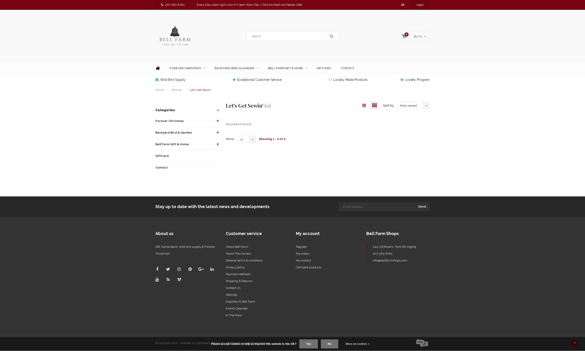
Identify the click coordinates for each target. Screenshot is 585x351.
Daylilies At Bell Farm (240, 301)
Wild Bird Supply (173, 80)
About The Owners (238, 253)
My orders (302, 253)
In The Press (234, 315)
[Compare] (402, 4)
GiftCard (324, 68)
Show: (230, 139)
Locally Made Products (350, 80)
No (329, 344)
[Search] (331, 36)
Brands (177, 90)
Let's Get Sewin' (200, 90)
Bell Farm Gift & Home (285, 68)
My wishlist (303, 260)
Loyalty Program (417, 80)
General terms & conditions (244, 260)
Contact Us (233, 288)
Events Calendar (237, 308)
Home (158, 68)
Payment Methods (238, 274)
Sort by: (388, 105)
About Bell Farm (237, 246)
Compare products (308, 267)
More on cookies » (358, 344)
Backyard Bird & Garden (234, 68)
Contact (347, 68)
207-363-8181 (175, 4)
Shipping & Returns (239, 281)
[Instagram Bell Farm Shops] (179, 269)
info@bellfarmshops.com (390, 260)
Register (301, 246)
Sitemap (231, 294)
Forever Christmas (185, 68)
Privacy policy (235, 267)
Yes (308, 344)
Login (420, 4)
